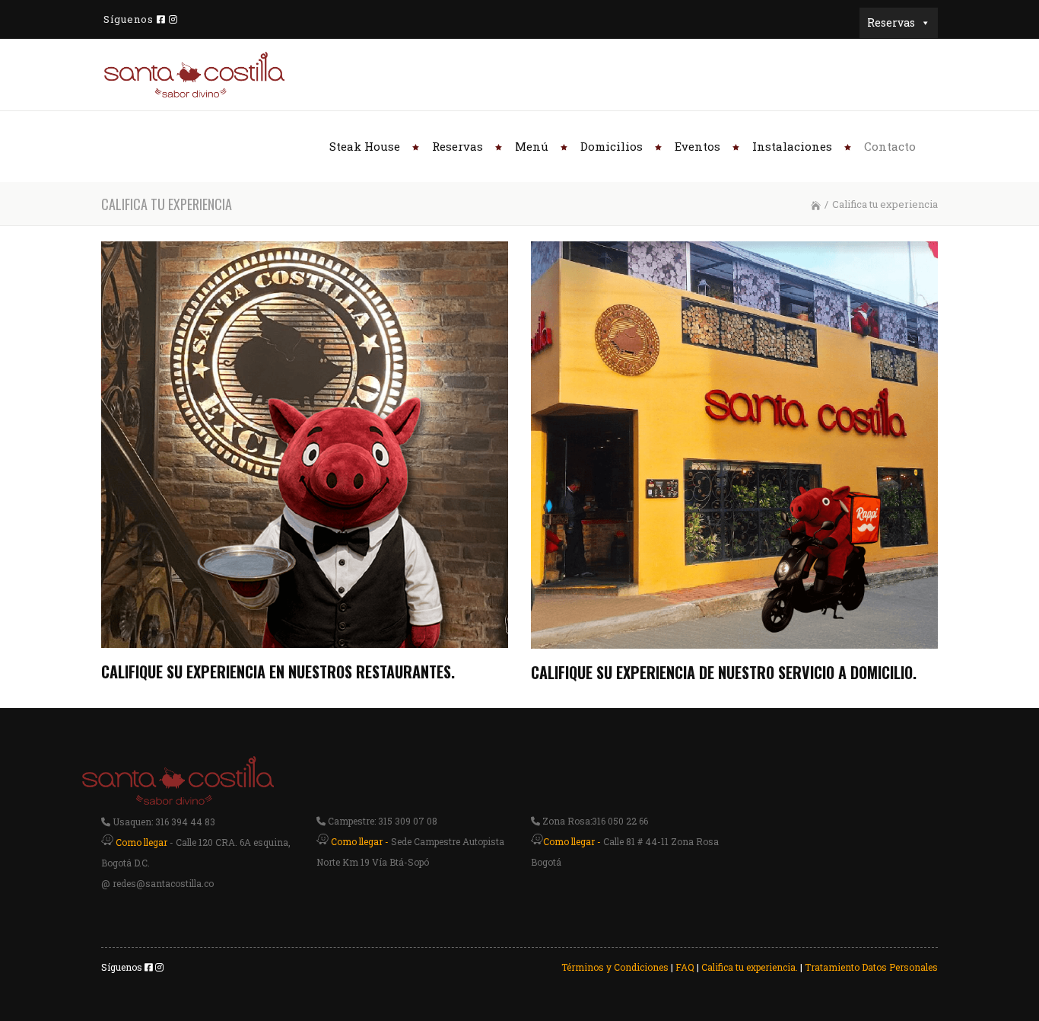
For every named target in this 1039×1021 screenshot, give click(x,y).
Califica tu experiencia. (749, 967)
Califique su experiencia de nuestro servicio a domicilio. (724, 672)
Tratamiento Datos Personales (871, 967)
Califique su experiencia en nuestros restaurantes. (278, 671)
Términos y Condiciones (615, 967)
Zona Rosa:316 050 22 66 (594, 821)
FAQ (684, 967)
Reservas (891, 22)
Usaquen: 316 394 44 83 (162, 821)
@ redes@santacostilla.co (157, 883)
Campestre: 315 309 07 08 (381, 821)
